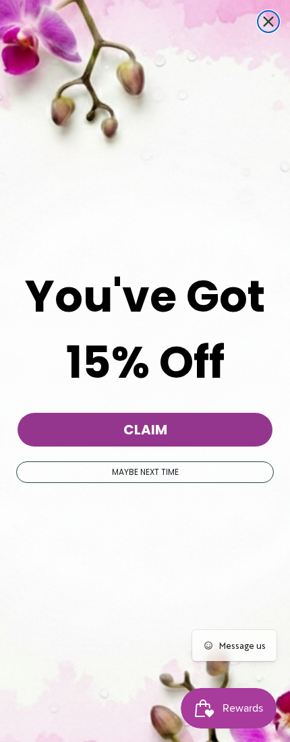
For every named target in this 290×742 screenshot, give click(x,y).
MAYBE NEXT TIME (145, 472)
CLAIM (145, 429)
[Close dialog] (268, 21)
